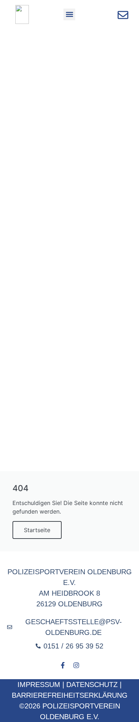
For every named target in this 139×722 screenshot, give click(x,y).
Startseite (37, 530)
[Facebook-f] (63, 665)
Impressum (38, 684)
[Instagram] (76, 665)
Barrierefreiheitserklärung (70, 695)
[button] (69, 14)
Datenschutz (92, 684)
